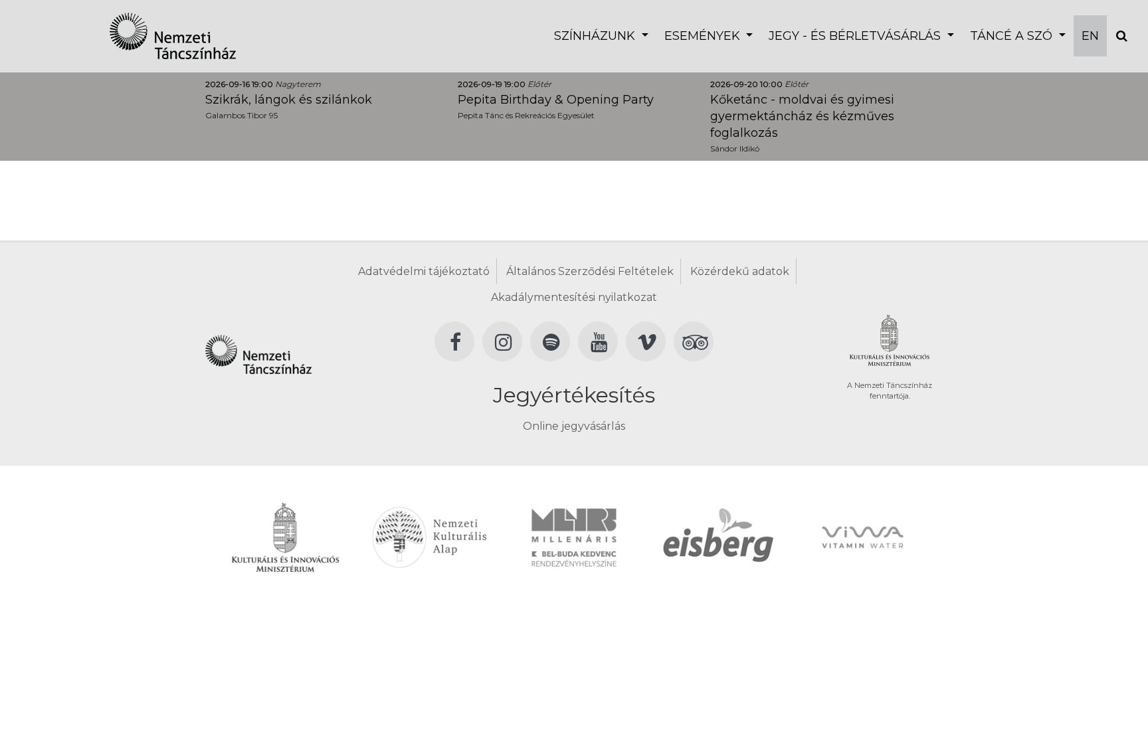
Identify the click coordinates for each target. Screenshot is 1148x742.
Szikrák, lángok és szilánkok (288, 99)
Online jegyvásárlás (574, 426)
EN (1090, 36)
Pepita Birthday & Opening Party (556, 99)
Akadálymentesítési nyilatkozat (574, 297)
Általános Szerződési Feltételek (590, 271)
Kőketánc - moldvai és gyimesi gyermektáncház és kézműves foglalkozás (802, 116)
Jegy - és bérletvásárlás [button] (856, 36)
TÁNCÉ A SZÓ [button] (1013, 36)
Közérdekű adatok (739, 271)
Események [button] (703, 36)
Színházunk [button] (596, 36)
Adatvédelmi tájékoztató (424, 271)
